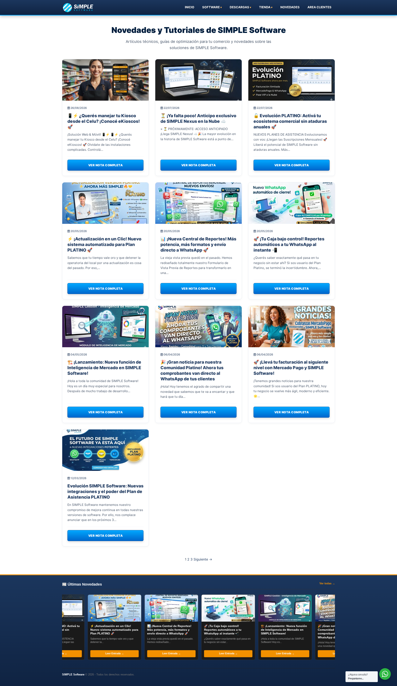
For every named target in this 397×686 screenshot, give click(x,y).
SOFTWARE (211, 7)
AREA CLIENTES (319, 7)
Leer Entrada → (80, 653)
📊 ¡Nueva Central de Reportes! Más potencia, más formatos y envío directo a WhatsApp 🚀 (198, 244)
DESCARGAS (239, 7)
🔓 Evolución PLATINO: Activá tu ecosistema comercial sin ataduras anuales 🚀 (290, 121)
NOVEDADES (290, 7)
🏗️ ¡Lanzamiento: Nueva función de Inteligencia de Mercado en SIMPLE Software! (104, 367)
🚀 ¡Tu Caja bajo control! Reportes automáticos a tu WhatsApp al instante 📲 (289, 244)
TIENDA (264, 7)
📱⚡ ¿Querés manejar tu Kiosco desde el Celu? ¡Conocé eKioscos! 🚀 (103, 121)
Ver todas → (327, 583)
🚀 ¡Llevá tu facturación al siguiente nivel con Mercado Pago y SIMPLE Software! (291, 367)
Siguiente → (203, 559)
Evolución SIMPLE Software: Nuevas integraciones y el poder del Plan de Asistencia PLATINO (105, 491)
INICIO (189, 7)
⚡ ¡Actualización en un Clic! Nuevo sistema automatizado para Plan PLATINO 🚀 (104, 244)
